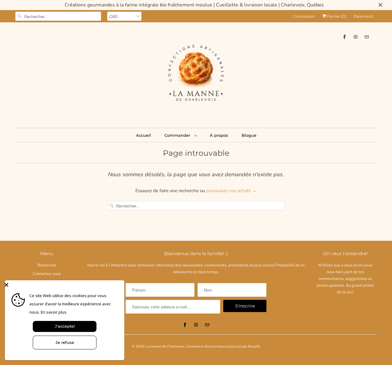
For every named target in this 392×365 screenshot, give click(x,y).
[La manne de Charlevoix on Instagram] (356, 37)
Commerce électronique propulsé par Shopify (223, 346)
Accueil (143, 135)
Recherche (46, 265)
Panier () (336, 16)
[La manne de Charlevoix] (196, 74)
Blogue (249, 135)
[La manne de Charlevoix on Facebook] (345, 37)
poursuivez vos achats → (231, 191)
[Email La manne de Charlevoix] (367, 37)
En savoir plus (53, 312)
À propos (219, 135)
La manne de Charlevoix (164, 346)
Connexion (304, 16)
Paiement (364, 16)
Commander (177, 135)
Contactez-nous (47, 274)
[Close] (63, 285)
